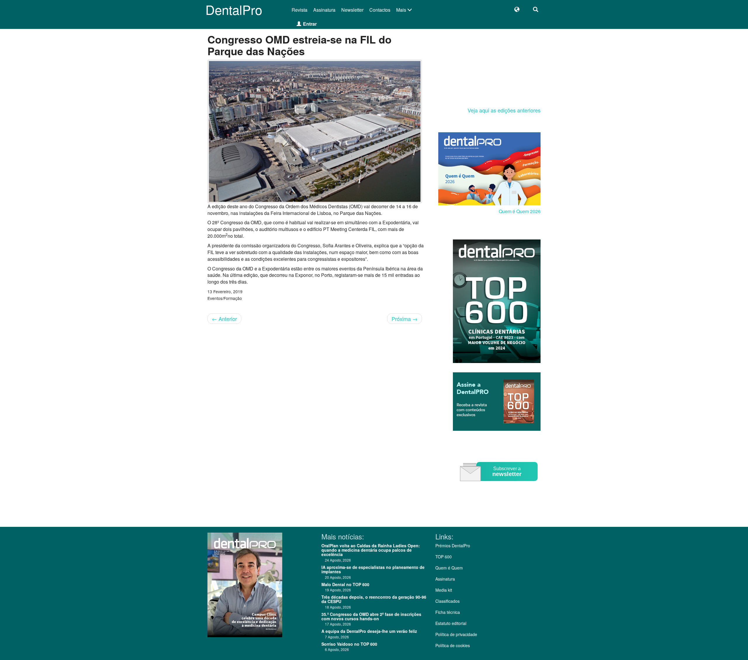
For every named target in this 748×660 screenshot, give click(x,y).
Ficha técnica (447, 612)
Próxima (405, 318)
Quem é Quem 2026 (520, 211)
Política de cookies (452, 645)
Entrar (310, 23)
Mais (401, 9)
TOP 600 (443, 557)
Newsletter (352, 9)
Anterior (224, 318)
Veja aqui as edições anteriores (504, 110)
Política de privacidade (456, 634)
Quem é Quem (449, 568)
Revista (299, 9)
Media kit (443, 590)
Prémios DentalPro (452, 545)
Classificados (447, 601)
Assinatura (324, 9)
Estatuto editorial (450, 623)
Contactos (379, 9)
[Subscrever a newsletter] (500, 485)
